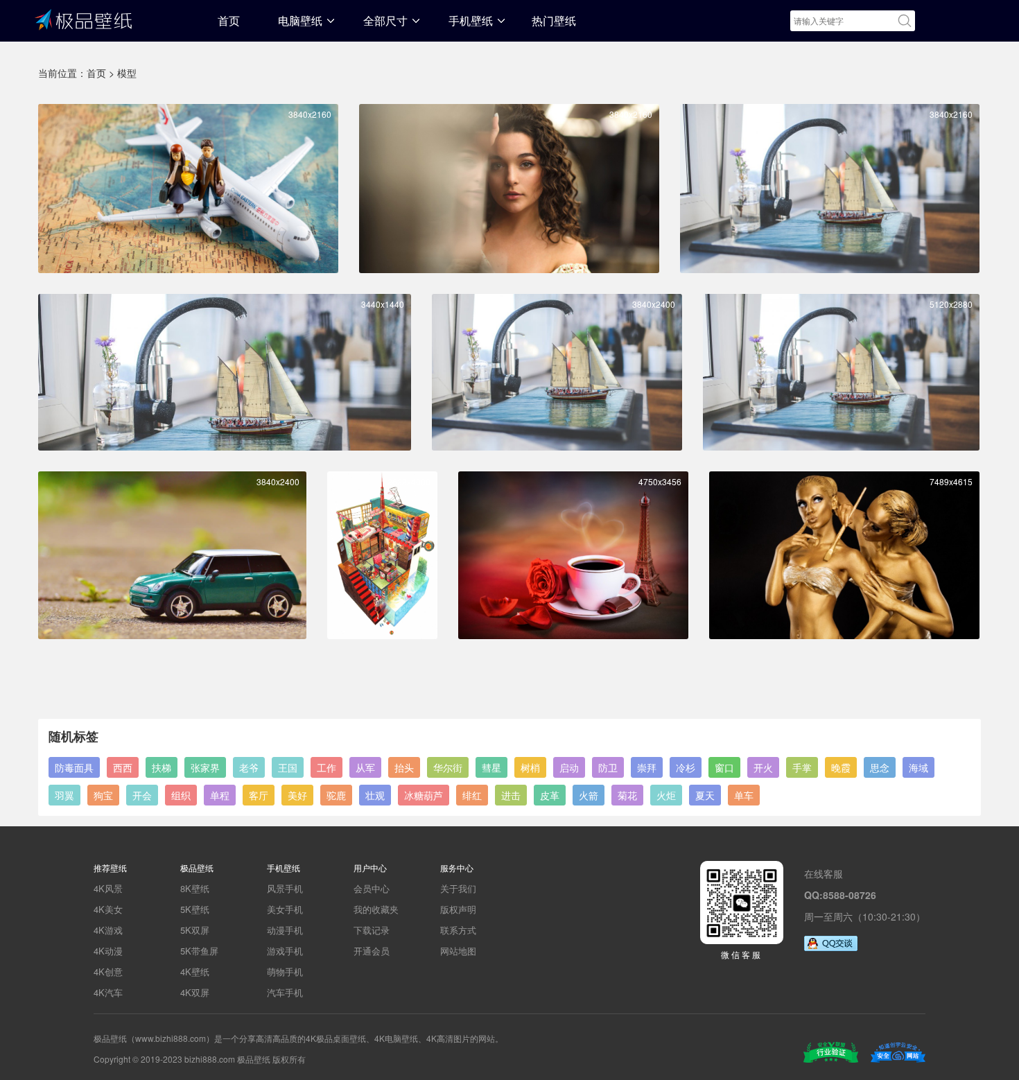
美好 (297, 795)
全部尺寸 (385, 20)
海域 (918, 767)
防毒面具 (74, 767)
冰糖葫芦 (423, 795)
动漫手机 (285, 930)
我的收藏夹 (376, 909)
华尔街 (447, 767)
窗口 (724, 767)
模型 (127, 73)
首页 (229, 20)
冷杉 (685, 767)
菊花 (627, 795)
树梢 (530, 767)
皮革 (549, 795)
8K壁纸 (194, 888)
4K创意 (108, 971)
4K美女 (108, 909)
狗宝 (103, 795)
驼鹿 (336, 795)
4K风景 (108, 888)
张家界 (205, 767)
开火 (763, 767)
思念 (879, 767)
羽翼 (64, 795)
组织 (181, 795)
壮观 (375, 795)
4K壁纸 (194, 971)
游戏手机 (285, 950)
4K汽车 (108, 992)
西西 (122, 767)
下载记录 (372, 930)
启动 (569, 767)
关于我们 (458, 888)
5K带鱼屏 (199, 950)
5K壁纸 (194, 909)
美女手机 (285, 909)
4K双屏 (194, 992)
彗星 (491, 767)
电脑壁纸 (300, 20)
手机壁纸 (470, 20)
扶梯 (161, 767)
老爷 (249, 767)
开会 (142, 795)
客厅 (258, 795)
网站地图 (458, 950)
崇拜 (646, 767)
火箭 (588, 795)
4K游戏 (108, 930)
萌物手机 (285, 971)
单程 (219, 795)
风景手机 (285, 888)
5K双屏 (194, 930)
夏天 (705, 795)
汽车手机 (285, 992)
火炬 (666, 795)
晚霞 (841, 767)
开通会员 (372, 950)
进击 (511, 795)
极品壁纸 (83, 19)
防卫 (608, 767)
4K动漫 (108, 950)
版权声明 (458, 909)
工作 (326, 767)
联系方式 (458, 930)
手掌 (802, 767)
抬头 (404, 767)
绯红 (472, 795)
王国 (287, 767)
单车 (744, 795)
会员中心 (372, 888)
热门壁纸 (554, 20)
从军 (365, 767)
